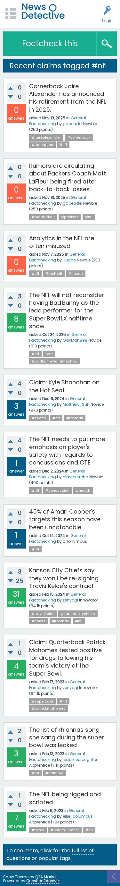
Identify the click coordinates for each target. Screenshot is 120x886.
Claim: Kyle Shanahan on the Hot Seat (64, 386)
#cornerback (79, 137)
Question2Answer (43, 880)
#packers (70, 216)
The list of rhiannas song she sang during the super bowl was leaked (66, 737)
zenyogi (70, 600)
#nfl (63, 144)
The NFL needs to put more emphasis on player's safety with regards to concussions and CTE (67, 450)
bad (49, 353)
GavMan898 (75, 340)
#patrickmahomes (49, 708)
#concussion (57, 490)
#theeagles (42, 144)
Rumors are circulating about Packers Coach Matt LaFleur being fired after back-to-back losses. (67, 177)
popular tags (54, 858)
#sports (75, 273)
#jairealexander (46, 137)
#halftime (54, 773)
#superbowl (42, 701)
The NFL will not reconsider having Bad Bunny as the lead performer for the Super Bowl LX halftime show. (66, 310)
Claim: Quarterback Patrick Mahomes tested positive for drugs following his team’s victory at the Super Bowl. (67, 657)
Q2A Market (46, 877)
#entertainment (65, 829)
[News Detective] (43, 11)
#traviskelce (43, 613)
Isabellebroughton (81, 759)
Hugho (69, 260)
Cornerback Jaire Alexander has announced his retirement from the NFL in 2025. (67, 98)
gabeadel (72, 123)
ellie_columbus (78, 816)
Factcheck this (50, 43)
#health (83, 490)
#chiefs (39, 621)
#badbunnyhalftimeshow (54, 361)
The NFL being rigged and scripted (65, 798)
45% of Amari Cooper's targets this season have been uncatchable (64, 519)
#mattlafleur (43, 216)
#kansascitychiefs (78, 613)
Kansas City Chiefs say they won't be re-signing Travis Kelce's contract (64, 578)
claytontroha (75, 477)
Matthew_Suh (76, 404)
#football (53, 273)
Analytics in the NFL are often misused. (61, 242)
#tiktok (38, 829)
